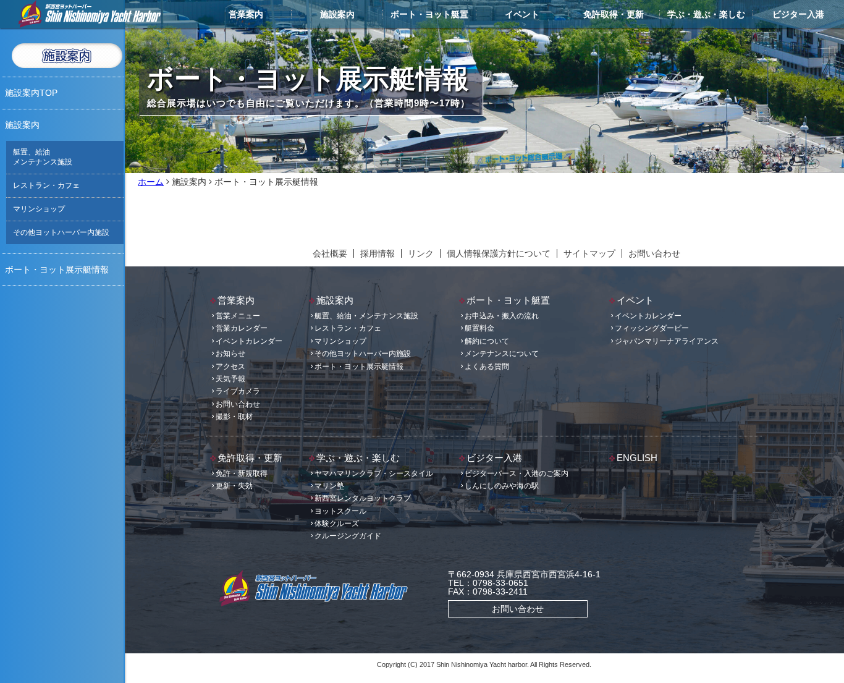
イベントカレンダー (249, 341)
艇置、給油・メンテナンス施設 (366, 316)
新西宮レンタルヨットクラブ (362, 498)
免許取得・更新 (613, 14)
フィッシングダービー (652, 328)
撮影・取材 (234, 416)
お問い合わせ (654, 253)
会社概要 (330, 253)
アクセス (230, 366)
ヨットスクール (340, 511)
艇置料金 (479, 328)
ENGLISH (637, 457)
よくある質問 (487, 366)
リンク (421, 253)
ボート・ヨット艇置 (429, 14)
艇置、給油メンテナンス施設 (42, 157)
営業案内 (246, 14)
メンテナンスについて (502, 353)
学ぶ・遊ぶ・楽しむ (706, 14)
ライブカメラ (238, 391)
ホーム (151, 182)
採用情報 (377, 253)
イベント (522, 14)
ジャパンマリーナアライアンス (667, 341)
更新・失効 (234, 485)
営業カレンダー (242, 328)
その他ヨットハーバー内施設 (61, 232)
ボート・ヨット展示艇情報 (57, 269)
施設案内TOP (31, 93)
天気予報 (230, 379)
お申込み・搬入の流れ (502, 316)
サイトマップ (589, 253)
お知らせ (230, 353)
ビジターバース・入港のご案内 (516, 473)
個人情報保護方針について (499, 253)
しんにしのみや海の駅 (502, 485)
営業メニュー (238, 316)
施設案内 (337, 14)
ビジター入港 (798, 14)
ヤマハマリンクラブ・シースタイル (373, 473)
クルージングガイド (347, 536)
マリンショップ (39, 209)
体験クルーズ (336, 523)
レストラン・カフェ (46, 185)
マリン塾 (329, 485)
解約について (487, 341)
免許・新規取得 (242, 473)
